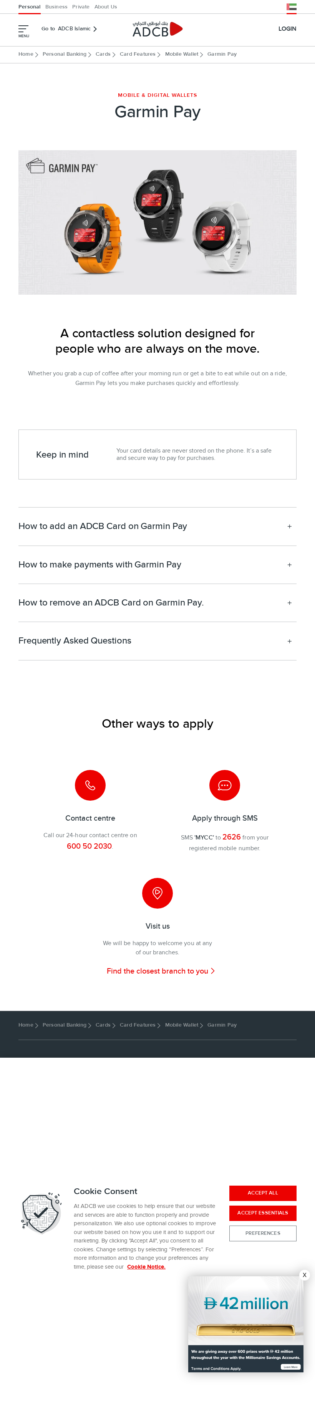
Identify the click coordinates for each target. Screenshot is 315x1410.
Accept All (263, 1193)
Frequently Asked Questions (74, 640)
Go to (66, 28)
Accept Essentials (262, 1213)
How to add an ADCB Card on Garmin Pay (102, 526)
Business (56, 6)
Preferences (262, 1233)
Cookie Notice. (146, 1267)
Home (25, 54)
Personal (29, 6)
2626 (231, 837)
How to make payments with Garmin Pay (99, 564)
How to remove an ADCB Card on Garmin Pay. (111, 602)
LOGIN (288, 29)
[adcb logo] (157, 29)
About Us (106, 6)
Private (81, 6)
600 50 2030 (89, 846)
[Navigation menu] (23, 28)
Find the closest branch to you (157, 971)
